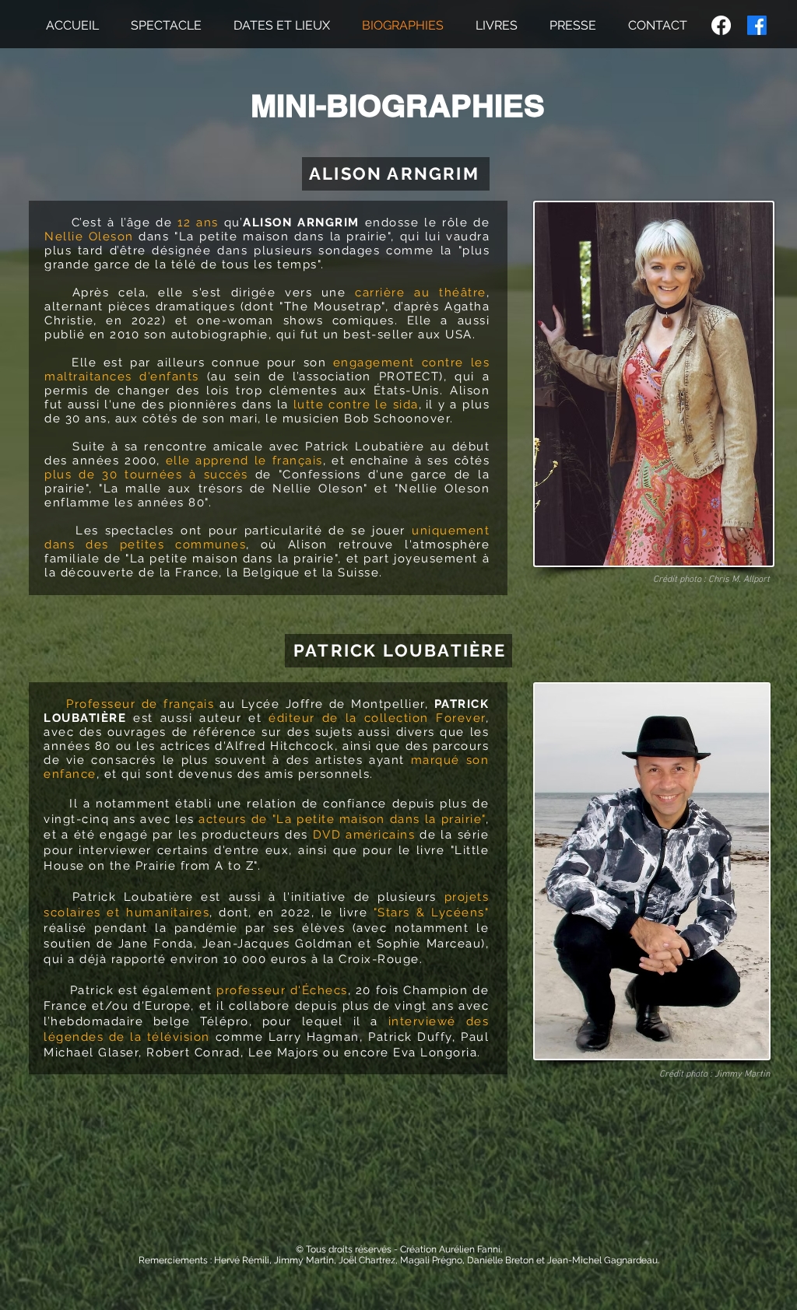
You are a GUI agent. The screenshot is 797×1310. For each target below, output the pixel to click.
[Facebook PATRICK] (757, 25)
